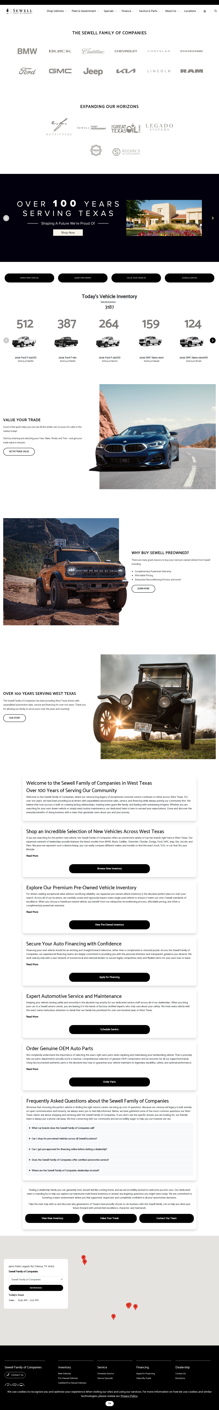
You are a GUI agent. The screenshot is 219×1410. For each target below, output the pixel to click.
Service (102, 1367)
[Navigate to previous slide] (2, 218)
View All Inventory (108, 301)
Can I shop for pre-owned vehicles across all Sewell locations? (64, 1139)
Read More (32, 856)
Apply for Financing (109, 977)
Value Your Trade (109, 1218)
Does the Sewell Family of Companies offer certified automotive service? (70, 1160)
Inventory (64, 1367)
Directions (180, 1378)
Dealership (182, 1367)
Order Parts (109, 1082)
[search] (215, 11)
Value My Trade (143, 1378)
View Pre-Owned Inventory (109, 925)
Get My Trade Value (19, 451)
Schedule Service (109, 1029)
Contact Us (17, 1375)
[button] (113, 1317)
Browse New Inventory (109, 868)
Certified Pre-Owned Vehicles (72, 1383)
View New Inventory (52, 1218)
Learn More (143, 588)
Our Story (14, 718)
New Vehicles (64, 1374)
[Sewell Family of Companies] (19, 11)
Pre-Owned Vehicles (68, 1378)
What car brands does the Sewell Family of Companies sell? (63, 1128)
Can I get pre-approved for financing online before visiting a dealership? (69, 1149)
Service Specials (105, 1378)
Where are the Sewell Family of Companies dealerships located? (65, 1170)
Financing (142, 1367)
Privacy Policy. (129, 1396)
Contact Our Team (166, 1218)
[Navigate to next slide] (216, 218)
